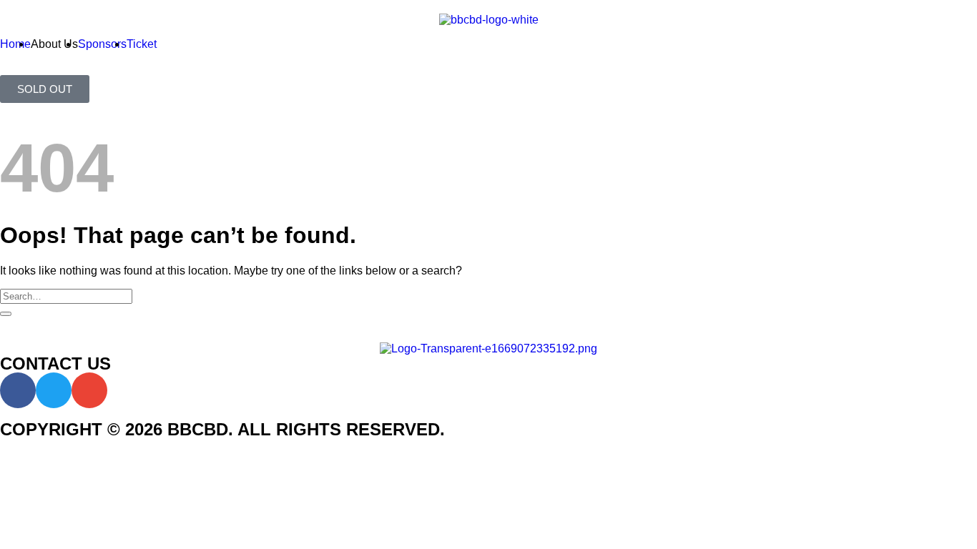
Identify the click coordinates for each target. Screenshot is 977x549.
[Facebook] (18, 390)
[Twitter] (54, 390)
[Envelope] (89, 390)
